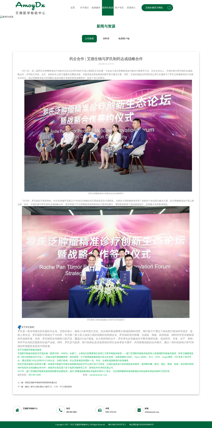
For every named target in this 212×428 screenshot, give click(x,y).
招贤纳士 (131, 8)
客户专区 (119, 8)
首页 (73, 8)
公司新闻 (89, 38)
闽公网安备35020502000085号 (141, 424)
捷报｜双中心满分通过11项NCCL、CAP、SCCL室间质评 (48, 387)
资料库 (106, 38)
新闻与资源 (107, 8)
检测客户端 (124, 38)
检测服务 (96, 8)
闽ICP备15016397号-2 (117, 424)
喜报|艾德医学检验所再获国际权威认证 (41, 382)
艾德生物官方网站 (158, 8)
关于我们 (84, 8)
